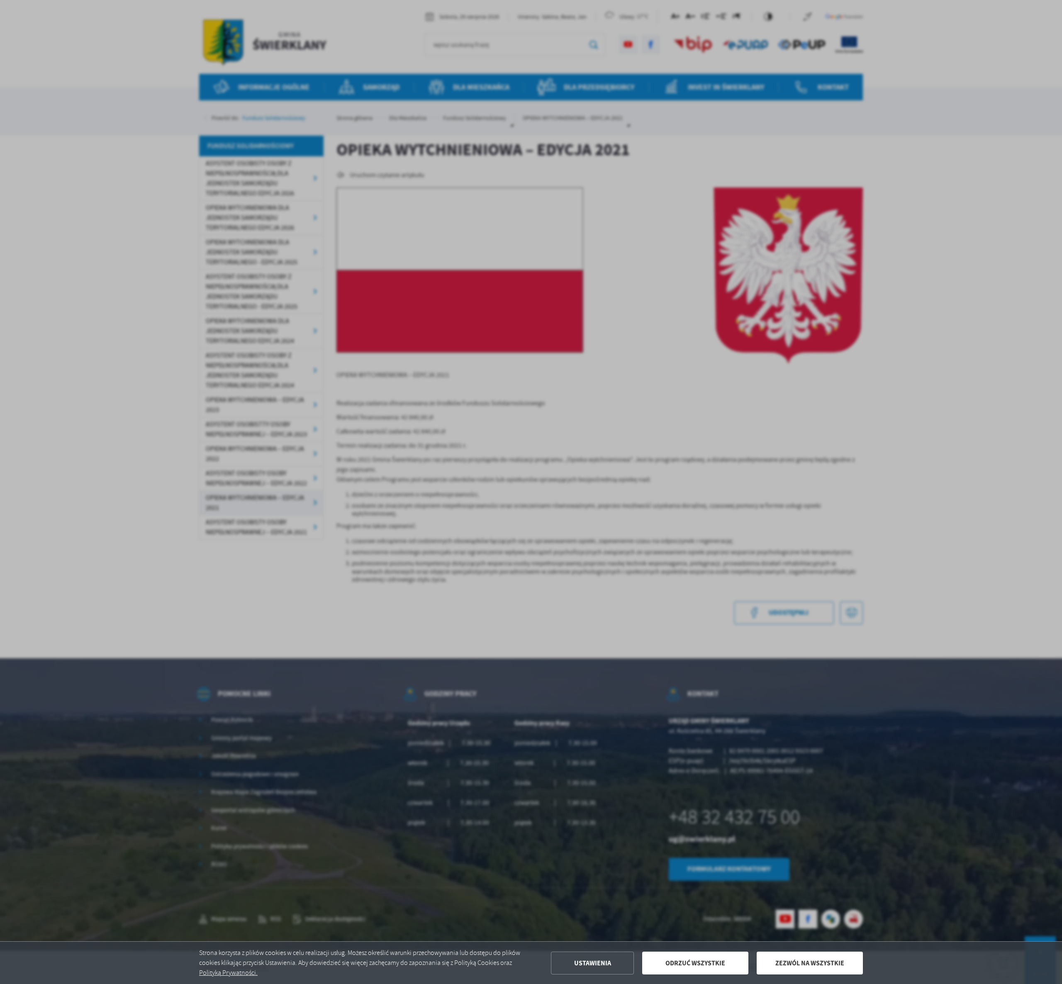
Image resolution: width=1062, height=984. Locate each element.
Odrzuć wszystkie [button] (695, 963)
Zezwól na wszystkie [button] (809, 963)
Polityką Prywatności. (228, 973)
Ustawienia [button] (592, 963)
